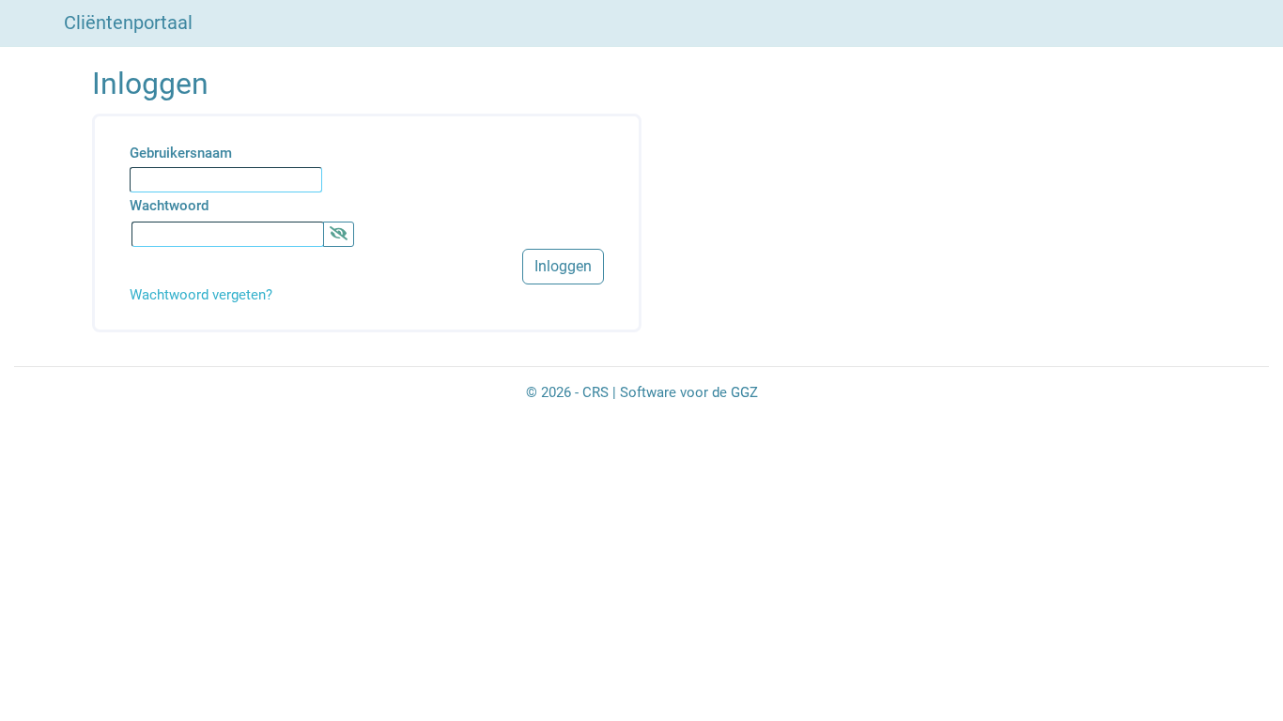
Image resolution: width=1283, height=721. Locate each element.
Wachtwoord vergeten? (201, 294)
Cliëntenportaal (128, 22)
